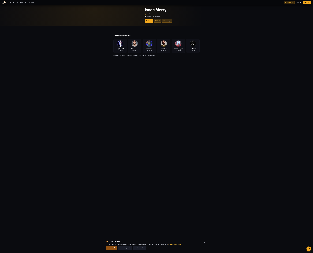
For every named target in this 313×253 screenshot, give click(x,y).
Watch (32, 2)
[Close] (205, 242)
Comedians (22, 2)
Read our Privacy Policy (174, 244)
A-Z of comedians (150, 55)
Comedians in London (119, 55)
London (149, 14)
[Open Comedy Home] (4, 3)
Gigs (13, 2)
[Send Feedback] (308, 248)
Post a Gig (290, 2)
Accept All (111, 248)
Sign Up (306, 2)
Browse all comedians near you (135, 55)
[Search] (281, 2)
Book (158, 20)
